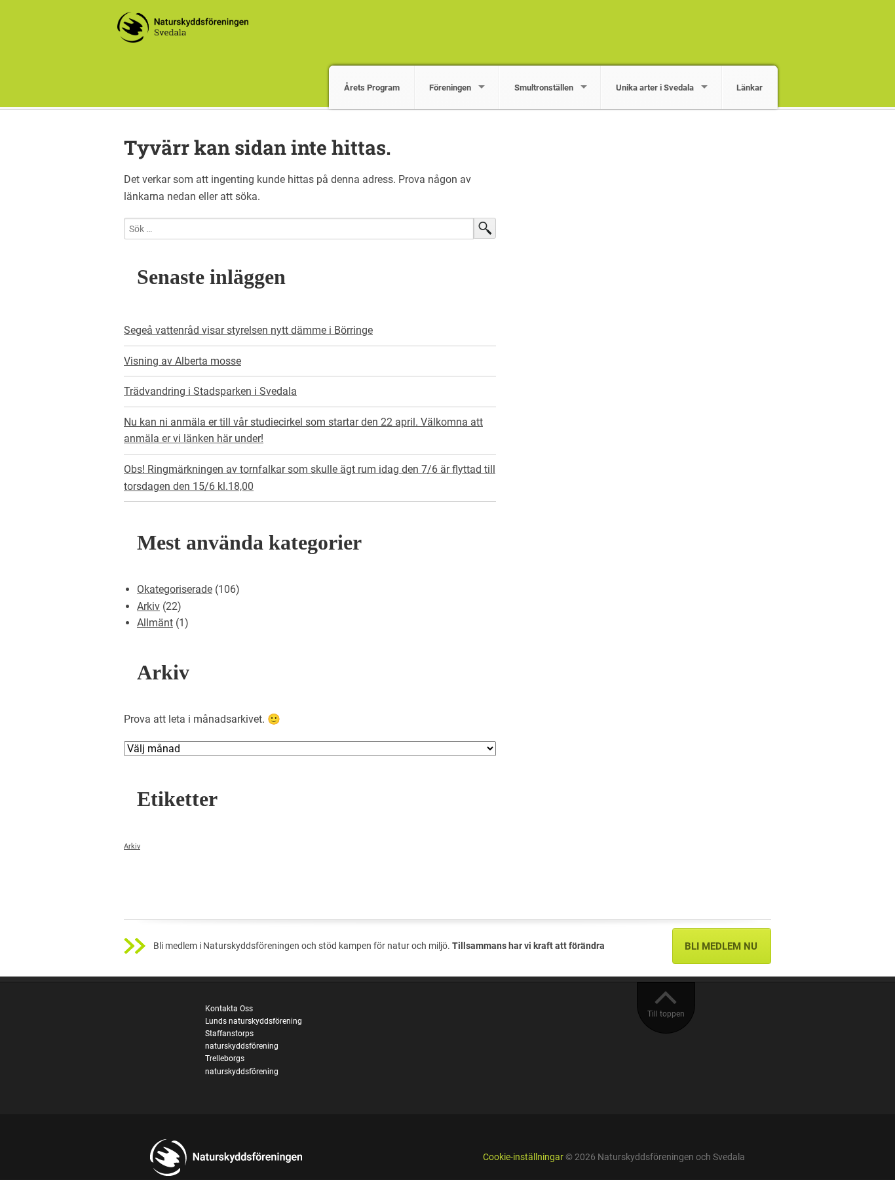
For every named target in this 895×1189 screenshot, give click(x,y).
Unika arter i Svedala (655, 87)
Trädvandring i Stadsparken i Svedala (210, 391)
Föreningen (450, 87)
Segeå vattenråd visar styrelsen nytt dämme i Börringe (248, 330)
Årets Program (372, 87)
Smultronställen (543, 87)
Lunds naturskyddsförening (253, 1021)
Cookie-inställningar (523, 1157)
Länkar (749, 87)
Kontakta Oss (229, 1008)
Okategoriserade (174, 589)
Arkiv (148, 606)
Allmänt (155, 622)
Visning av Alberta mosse (182, 361)
